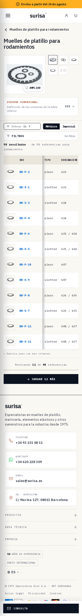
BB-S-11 (25, 341)
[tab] (52, 59)
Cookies (56, 593)
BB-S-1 (25, 187)
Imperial (69, 126)
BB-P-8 (25, 295)
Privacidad (37, 593)
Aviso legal (14, 593)
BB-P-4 (25, 218)
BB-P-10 (25, 264)
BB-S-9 (25, 279)
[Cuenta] (66, 16)
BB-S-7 (25, 310)
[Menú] (8, 15)
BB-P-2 (25, 172)
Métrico (51, 126)
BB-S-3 (25, 202)
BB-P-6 (25, 233)
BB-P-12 (25, 326)
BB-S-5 (25, 249)
